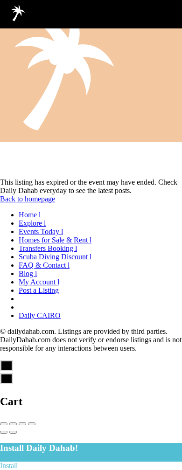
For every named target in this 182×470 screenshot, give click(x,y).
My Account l (39, 282)
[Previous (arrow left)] (3, 432)
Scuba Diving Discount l (55, 257)
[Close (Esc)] (3, 423)
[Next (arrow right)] (13, 432)
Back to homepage (27, 199)
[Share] (13, 423)
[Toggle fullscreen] (22, 423)
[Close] (167, 14)
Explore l (32, 223)
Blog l (28, 273)
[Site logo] (18, 14)
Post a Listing (39, 290)
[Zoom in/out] (31, 423)
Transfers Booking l (48, 248)
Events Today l (41, 231)
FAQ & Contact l (44, 265)
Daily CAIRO (40, 315)
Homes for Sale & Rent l (55, 240)
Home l (30, 215)
